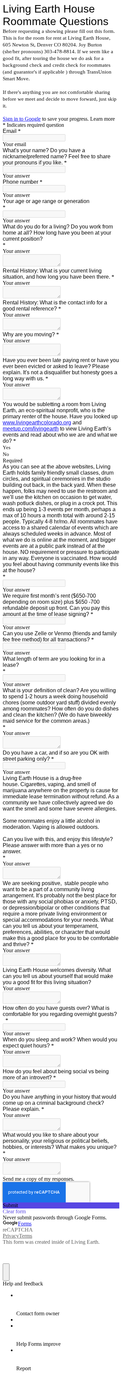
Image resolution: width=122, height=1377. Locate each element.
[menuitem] (67, 1304)
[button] (61, 1205)
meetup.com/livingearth (31, 429)
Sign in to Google (22, 119)
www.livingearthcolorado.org (37, 422)
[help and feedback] (6, 1272)
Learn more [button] (102, 119)
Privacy (11, 1236)
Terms (25, 1236)
